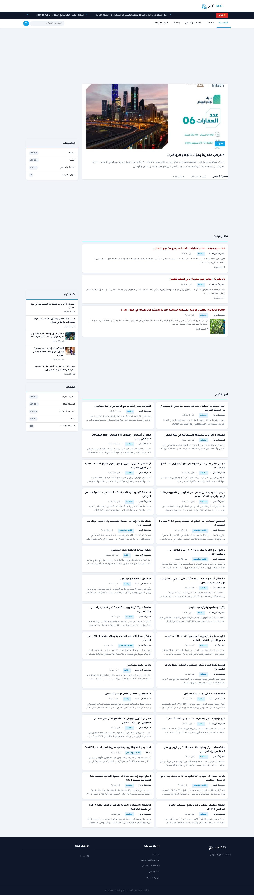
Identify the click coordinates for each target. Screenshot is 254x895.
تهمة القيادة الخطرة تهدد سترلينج (131, 550)
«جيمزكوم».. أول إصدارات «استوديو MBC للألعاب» (195, 719)
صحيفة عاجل (220, 177)
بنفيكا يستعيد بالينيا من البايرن (207, 607)
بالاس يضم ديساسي (139, 665)
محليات (210, 23)
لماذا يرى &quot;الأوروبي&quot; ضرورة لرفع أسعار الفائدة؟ (118, 747)
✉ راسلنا (84, 856)
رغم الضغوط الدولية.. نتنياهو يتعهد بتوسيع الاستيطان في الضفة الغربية (128, 15)
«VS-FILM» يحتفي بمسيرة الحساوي (204, 694)
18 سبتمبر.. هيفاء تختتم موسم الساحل (128, 694)
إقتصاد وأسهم (193, 23)
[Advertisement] (155, 56)
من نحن (156, 854)
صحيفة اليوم (145, 411)
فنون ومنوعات (160, 23)
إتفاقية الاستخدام (151, 866)
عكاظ (148, 753)
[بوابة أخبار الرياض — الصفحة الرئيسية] (214, 6)
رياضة (176, 23)
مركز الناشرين (153, 878)
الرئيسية (223, 23)
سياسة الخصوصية (150, 860)
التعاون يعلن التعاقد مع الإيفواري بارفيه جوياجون (57, 15)
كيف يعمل (154, 872)
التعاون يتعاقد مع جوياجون (135, 579)
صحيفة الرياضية (217, 254)
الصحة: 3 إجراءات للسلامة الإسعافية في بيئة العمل (195, 435)
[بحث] (26, 23)
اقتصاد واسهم (200, 530)
